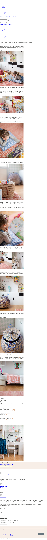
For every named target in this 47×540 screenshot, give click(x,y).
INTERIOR (1, 44)
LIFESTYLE (5, 12)
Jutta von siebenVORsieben (6, 474)
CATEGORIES (3, 7)
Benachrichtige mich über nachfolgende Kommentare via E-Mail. (9, 520)
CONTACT (3, 6)
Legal (10, 534)
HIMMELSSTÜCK (4, 486)
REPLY (0, 476)
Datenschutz (11, 535)
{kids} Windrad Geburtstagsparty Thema (6, 466)
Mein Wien (4, 534)
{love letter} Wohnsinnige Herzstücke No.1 (6, 464)
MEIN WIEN (5, 14)
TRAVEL (4, 13)
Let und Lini (3, 497)
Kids (3, 535)
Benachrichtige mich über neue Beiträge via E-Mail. (8, 522)
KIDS (3, 44)
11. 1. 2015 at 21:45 (3, 487)
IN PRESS (4, 5)
